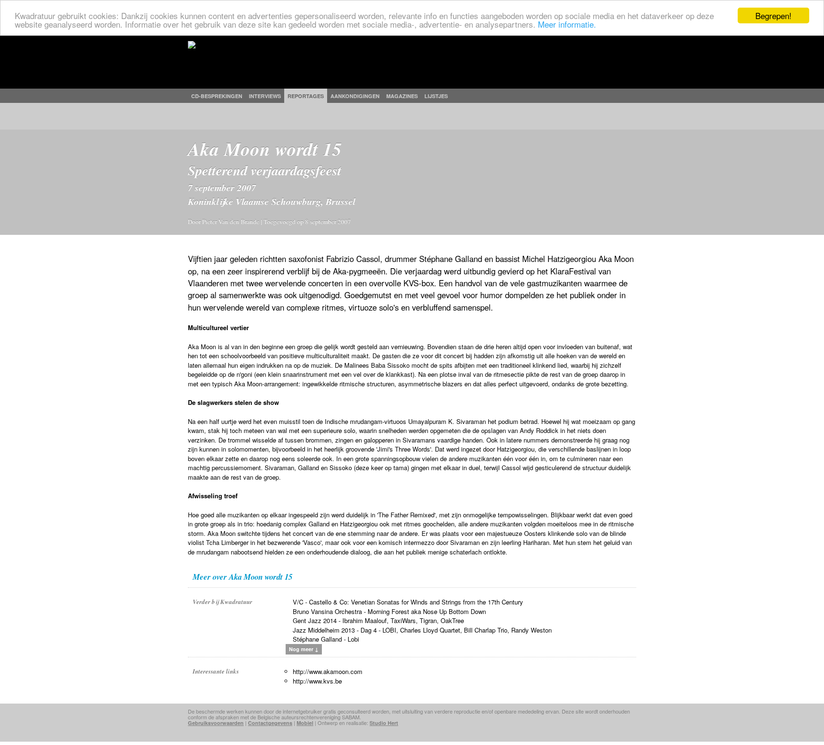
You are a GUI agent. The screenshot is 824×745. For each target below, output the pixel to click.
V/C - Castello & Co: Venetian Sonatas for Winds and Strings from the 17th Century (408, 601)
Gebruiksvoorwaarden (216, 722)
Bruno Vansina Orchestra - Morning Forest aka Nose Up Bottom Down (389, 611)
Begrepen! (773, 15)
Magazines (402, 96)
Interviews (265, 96)
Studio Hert (384, 722)
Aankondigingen (355, 96)
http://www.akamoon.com (327, 671)
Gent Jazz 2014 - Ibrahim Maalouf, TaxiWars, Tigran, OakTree (378, 620)
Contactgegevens (270, 722)
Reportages (306, 96)
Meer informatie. (567, 24)
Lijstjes (436, 96)
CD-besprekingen (216, 96)
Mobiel (305, 722)
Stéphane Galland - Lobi (326, 639)
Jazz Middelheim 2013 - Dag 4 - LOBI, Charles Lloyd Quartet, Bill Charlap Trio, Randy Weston (422, 629)
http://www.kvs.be (317, 680)
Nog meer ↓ (304, 649)
